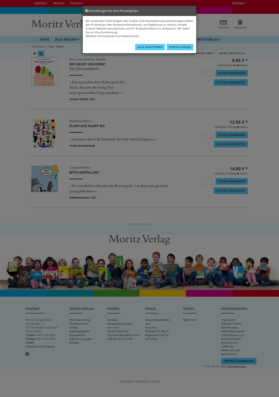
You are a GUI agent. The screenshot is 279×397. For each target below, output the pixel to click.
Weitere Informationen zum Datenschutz (112, 36)
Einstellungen (180, 47)
